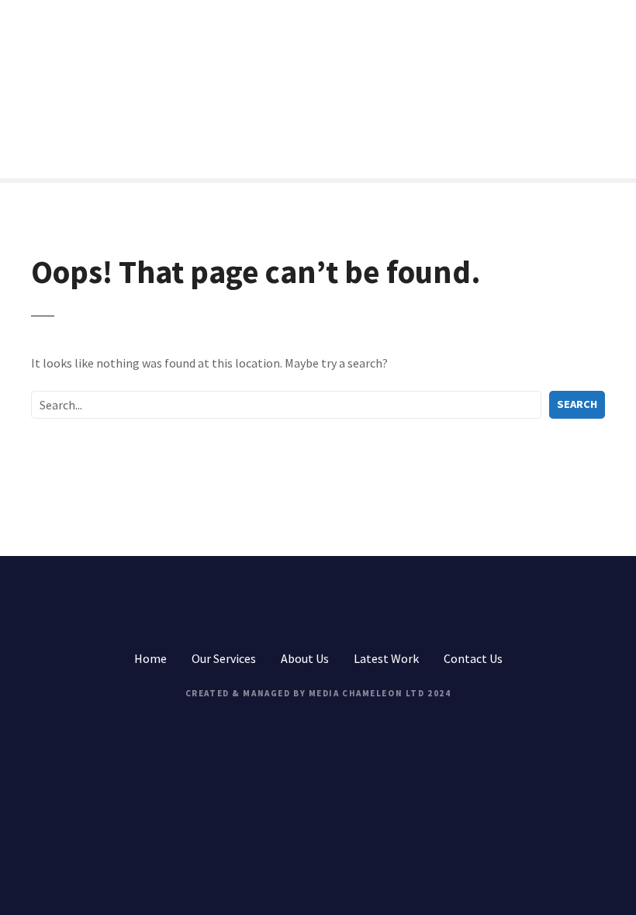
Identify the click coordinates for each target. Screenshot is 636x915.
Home (150, 658)
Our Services (224, 658)
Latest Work (386, 658)
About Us (305, 658)
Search (577, 404)
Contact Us (473, 658)
